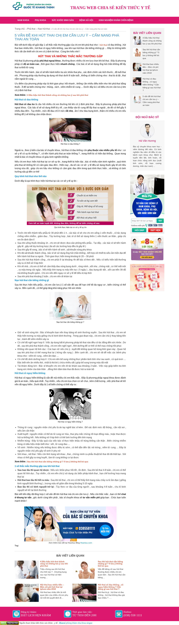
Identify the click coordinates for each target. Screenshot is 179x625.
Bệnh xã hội (86, 20)
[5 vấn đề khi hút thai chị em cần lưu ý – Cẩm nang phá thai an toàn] (137, 100)
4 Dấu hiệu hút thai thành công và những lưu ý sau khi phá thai (57, 95)
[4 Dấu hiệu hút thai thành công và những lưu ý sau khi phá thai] (137, 41)
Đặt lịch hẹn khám (36, 615)
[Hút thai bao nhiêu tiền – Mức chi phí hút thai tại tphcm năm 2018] (137, 67)
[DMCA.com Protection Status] (9, 623)
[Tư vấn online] (70, 524)
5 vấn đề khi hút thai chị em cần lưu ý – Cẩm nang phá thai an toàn (152, 100)
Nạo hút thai (44, 29)
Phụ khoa (40, 20)
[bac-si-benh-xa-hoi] (33, 5)
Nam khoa (23, 20)
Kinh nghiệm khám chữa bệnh (116, 20)
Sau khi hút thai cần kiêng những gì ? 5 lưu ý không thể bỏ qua (57, 461)
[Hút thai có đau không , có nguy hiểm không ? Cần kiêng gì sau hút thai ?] (137, 82)
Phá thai (31, 29)
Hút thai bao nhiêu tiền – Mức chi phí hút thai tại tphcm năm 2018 (52, 587)
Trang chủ (20, 29)
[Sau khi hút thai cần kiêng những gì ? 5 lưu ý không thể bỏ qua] (137, 53)
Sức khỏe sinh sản (63, 20)
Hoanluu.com (86, 543)
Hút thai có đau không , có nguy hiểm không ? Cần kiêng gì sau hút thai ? (110, 587)
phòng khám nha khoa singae (79, 623)
